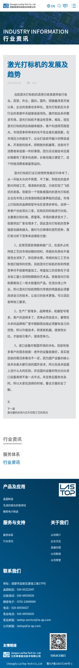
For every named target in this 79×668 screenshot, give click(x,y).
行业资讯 (11, 462)
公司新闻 (56, 554)
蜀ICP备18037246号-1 (59, 663)
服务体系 (11, 454)
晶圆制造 (8, 499)
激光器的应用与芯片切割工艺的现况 (27, 412)
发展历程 (56, 547)
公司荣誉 (56, 560)
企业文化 (56, 541)
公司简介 (56, 535)
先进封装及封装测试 (14, 505)
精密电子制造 (10, 511)
